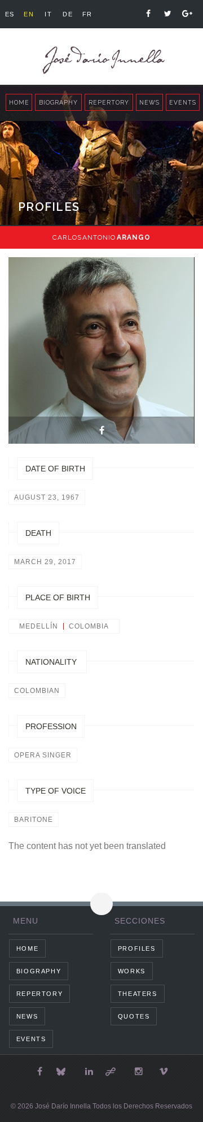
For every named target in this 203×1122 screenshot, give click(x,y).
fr (87, 14)
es (10, 14)
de (68, 14)
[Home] (101, 60)
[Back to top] (101, 904)
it (48, 14)
